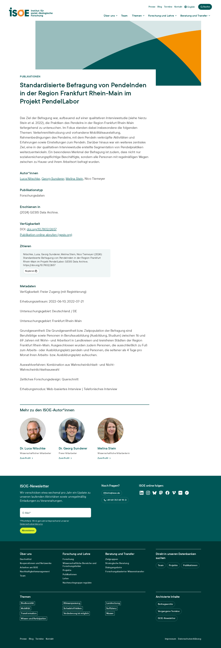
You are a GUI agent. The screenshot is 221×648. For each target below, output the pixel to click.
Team (22, 575)
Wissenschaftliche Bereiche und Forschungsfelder (79, 565)
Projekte (67, 570)
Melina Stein (74, 178)
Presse (23, 638)
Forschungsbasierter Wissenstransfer (124, 571)
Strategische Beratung (117, 563)
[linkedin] (141, 492)
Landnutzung (113, 603)
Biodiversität (27, 603)
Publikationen (70, 574)
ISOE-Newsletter (166, 618)
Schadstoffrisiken (73, 608)
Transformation (29, 613)
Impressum (170, 638)
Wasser (110, 613)
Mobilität (25, 608)
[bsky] (154, 492)
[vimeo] (174, 492)
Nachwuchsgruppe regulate (77, 582)
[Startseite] (31, 13)
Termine (39, 638)
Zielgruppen (111, 559)
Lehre (66, 578)
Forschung (68, 559)
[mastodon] (161, 492)
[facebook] (167, 492)
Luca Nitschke (30, 178)
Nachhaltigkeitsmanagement (35, 571)
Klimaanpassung (72, 603)
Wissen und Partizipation (33, 618)
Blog (31, 638)
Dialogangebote (113, 567)
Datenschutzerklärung (31, 523)
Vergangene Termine (169, 611)
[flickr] (180, 492)
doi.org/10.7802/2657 (42, 229)
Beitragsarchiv (165, 604)
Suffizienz (111, 608)
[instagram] (148, 492)
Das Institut (26, 559)
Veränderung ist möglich (76, 613)
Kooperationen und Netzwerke (36, 563)
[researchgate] (186, 492)
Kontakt (50, 638)
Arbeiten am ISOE (29, 567)
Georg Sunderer (53, 178)
